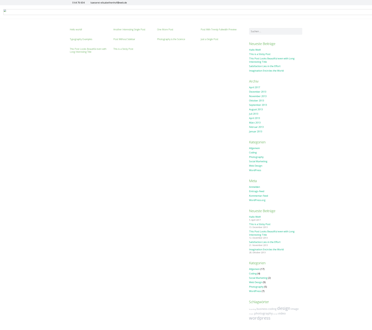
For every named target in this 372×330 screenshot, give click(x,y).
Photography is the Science (171, 39)
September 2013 (258, 105)
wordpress (259, 318)
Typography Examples (81, 39)
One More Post (165, 29)
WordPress (255, 170)
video (282, 313)
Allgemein (254, 148)
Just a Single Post (209, 39)
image (295, 309)
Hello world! (76, 29)
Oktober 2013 (256, 100)
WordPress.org (257, 200)
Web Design (255, 165)
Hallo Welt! (255, 49)
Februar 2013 (256, 127)
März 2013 (255, 122)
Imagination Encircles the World (266, 70)
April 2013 (254, 118)
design (283, 308)
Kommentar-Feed (258, 195)
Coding (253, 152)
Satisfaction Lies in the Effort (264, 66)
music (251, 314)
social (275, 314)
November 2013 (258, 96)
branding (252, 309)
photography (263, 313)
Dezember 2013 (257, 91)
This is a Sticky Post (123, 49)
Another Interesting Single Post (129, 29)
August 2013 (256, 109)
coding (272, 309)
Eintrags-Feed (256, 191)
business (262, 309)
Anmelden (254, 187)
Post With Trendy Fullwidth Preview (219, 29)
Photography (256, 157)
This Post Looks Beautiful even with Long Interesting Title (88, 50)
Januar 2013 (255, 131)
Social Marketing (258, 161)
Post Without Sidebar (124, 39)
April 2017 (254, 87)
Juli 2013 (253, 113)
